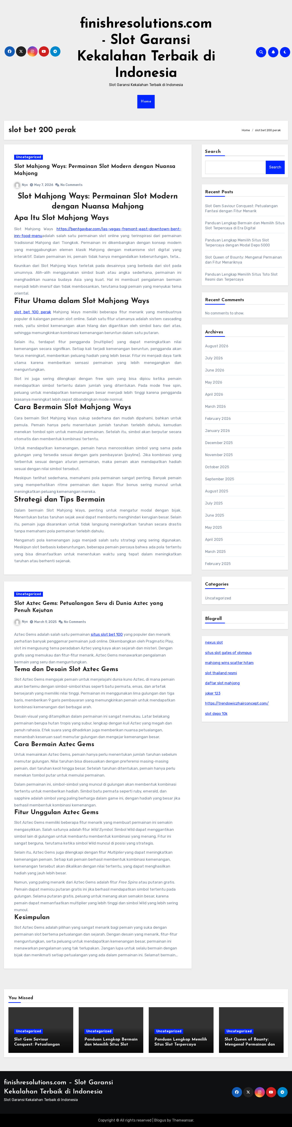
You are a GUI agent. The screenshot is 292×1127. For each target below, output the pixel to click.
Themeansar (182, 1120)
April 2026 (214, 394)
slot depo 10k (216, 713)
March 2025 (215, 551)
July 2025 (214, 503)
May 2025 (213, 527)
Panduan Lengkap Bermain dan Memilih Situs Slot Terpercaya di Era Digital (111, 1044)
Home (146, 101)
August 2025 (216, 491)
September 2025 (219, 479)
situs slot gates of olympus (228, 653)
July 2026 (214, 358)
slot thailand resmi (221, 673)
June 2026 (214, 370)
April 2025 (214, 539)
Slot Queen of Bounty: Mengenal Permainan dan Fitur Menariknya (250, 1044)
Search (213, 151)
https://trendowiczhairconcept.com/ (237, 703)
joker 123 (212, 693)
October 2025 (217, 467)
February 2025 (218, 564)
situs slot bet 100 (107, 634)
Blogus (160, 1120)
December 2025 (219, 443)
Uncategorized (28, 157)
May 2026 (213, 382)
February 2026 (218, 418)
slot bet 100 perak (32, 312)
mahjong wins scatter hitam (229, 663)
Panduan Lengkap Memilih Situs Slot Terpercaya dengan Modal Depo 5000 (180, 1044)
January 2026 (217, 431)
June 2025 (214, 515)
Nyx (25, 185)
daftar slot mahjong (222, 683)
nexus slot (214, 642)
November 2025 (219, 455)
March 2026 (215, 406)
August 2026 (216, 346)
